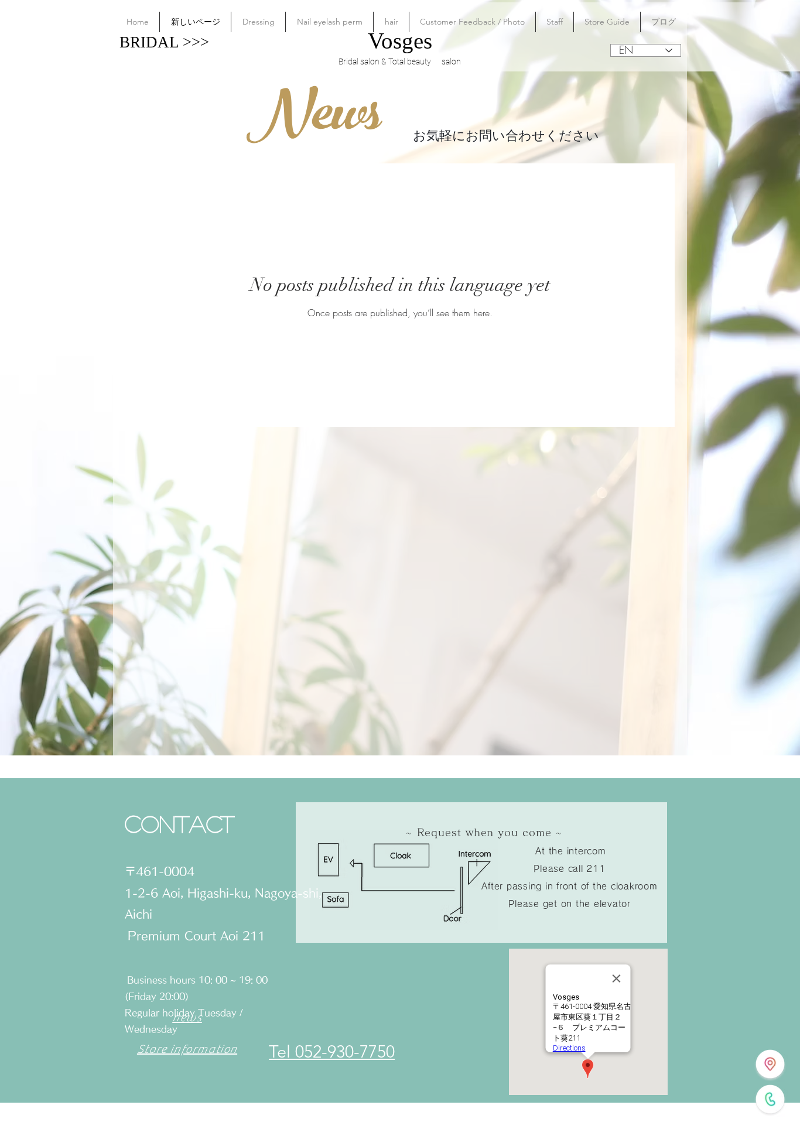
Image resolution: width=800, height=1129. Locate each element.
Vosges (400, 40)
